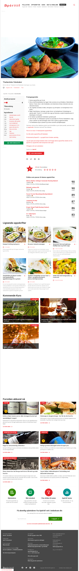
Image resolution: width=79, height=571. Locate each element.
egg (10, 131)
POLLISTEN (26, 5)
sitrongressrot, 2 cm (14, 125)
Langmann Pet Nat (31, 200)
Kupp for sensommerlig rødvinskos (14, 445)
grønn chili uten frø (14, 127)
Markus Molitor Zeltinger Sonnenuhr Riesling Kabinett (42, 181)
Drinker (34, 6)
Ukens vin (30, 6)
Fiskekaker (17, 87)
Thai (22, 87)
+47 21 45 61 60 (35, 553)
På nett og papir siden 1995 (35, 535)
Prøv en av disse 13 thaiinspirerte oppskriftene (39, 130)
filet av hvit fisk (13, 129)
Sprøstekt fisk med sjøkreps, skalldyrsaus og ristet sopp (62, 245)
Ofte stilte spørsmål (33, 556)
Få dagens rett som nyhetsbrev (34, 146)
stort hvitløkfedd (13, 123)
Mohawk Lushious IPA (32, 187)
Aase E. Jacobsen (7, 535)
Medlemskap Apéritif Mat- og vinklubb (37, 546)
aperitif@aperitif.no (33, 551)
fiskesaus (11, 133)
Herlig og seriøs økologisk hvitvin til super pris (54, 445)
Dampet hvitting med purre (11, 244)
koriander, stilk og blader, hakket (17, 121)
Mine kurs (56, 6)
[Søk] (74, 4)
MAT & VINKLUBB (52, 5)
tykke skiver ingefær (14, 119)
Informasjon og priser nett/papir (36, 540)
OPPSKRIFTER (35, 5)
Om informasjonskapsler (9, 552)
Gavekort (39, 6)
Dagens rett (24, 6)
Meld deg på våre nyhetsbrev (35, 560)
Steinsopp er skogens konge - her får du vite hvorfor (56, 416)
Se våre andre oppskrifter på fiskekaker (37, 134)
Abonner (62, 4)
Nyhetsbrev (44, 6)
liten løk (11, 117)
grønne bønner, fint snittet (15, 135)
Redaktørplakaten (18, 549)
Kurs (43, 5)
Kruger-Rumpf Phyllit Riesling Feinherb (37, 207)
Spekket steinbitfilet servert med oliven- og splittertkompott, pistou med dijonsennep (38, 277)
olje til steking (12, 137)
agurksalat (31, 127)
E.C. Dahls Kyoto (31, 214)
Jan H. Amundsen (7, 540)
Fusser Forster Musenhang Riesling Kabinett (39, 194)
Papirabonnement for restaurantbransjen (38, 545)
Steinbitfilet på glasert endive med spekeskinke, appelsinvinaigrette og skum (12, 277)
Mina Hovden (6, 545)
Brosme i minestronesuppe (36, 244)
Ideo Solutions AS (67, 567)
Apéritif (34, 149)
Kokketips (61, 6)
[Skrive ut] (39, 159)
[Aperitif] (12, 5)
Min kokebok (51, 6)
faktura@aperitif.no (58, 546)
